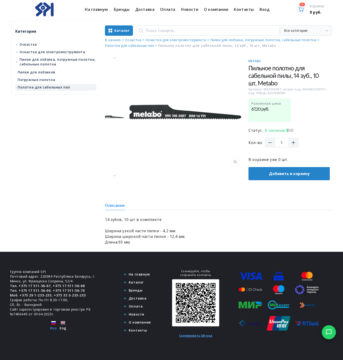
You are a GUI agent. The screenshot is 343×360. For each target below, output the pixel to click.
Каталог (136, 282)
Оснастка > (134, 40)
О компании (216, 9)
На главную (96, 9)
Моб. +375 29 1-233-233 (31, 295)
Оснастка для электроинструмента (50, 51)
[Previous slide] (114, 58)
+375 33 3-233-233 (70, 295)
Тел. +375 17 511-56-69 (30, 290)
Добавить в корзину (289, 173)
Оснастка (26, 44)
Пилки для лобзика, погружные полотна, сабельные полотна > (265, 40)
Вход (264, 9)
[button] (114, 116)
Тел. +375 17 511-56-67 (30, 286)
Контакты (244, 9)
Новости (189, 9)
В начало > (114, 40)
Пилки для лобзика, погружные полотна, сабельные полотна (55, 61)
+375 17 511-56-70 (69, 290)
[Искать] (141, 30)
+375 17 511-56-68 (69, 286)
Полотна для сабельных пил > (131, 45)
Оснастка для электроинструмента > (177, 40)
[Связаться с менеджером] (329, 332)
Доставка (145, 9)
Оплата (167, 9)
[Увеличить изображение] (235, 162)
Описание (115, 205)
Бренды (122, 9)
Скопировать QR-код (195, 336)
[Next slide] (114, 175)
